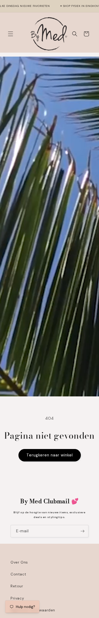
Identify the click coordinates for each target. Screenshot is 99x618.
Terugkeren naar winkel (49, 455)
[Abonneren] (82, 531)
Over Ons (19, 562)
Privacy (17, 598)
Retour (17, 586)
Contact (18, 574)
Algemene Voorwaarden (33, 610)
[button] (10, 34)
